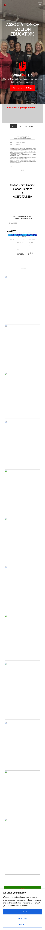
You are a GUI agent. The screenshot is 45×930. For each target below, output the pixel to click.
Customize (22, 918)
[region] (22, 909)
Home (22, 888)
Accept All (22, 912)
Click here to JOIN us (22, 88)
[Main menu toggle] (40, 5)
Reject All (22, 925)
